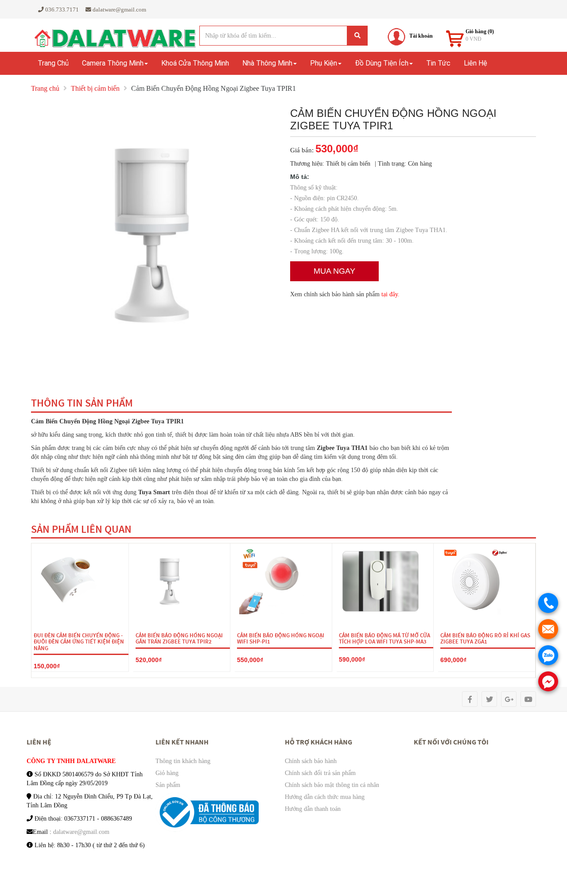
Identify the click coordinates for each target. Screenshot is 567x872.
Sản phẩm (167, 785)
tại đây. (390, 294)
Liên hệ (475, 63)
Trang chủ (53, 63)
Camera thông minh (113, 63)
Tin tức (438, 63)
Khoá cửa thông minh (195, 63)
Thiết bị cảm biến (95, 88)
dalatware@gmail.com (81, 832)
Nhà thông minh (267, 63)
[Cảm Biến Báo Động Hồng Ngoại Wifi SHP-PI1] (272, 581)
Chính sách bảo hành (311, 761)
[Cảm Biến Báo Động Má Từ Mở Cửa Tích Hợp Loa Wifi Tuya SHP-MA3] (381, 581)
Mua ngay (334, 271)
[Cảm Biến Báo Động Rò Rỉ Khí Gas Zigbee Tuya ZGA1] (475, 581)
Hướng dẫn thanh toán (313, 809)
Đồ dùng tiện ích (381, 63)
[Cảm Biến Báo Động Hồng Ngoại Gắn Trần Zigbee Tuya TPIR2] (171, 581)
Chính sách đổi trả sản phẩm (320, 773)
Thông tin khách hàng (182, 761)
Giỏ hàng (167, 773)
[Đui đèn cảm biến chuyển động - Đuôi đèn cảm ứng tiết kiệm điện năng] (69, 581)
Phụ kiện (323, 63)
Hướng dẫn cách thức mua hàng (325, 797)
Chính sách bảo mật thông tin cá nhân (332, 785)
